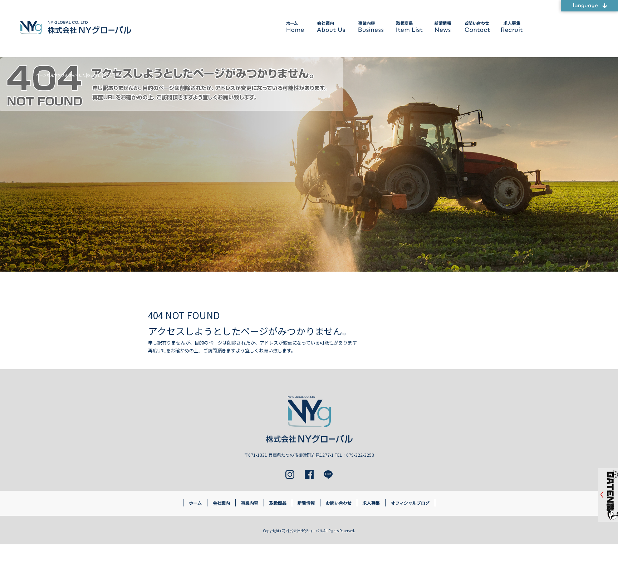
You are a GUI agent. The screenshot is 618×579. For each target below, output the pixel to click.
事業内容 (370, 27)
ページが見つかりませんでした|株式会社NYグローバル (79, 75)
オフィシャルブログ (410, 503)
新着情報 (442, 27)
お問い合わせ (476, 27)
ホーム (296, 27)
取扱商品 (408, 27)
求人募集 (511, 27)
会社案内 (331, 27)
